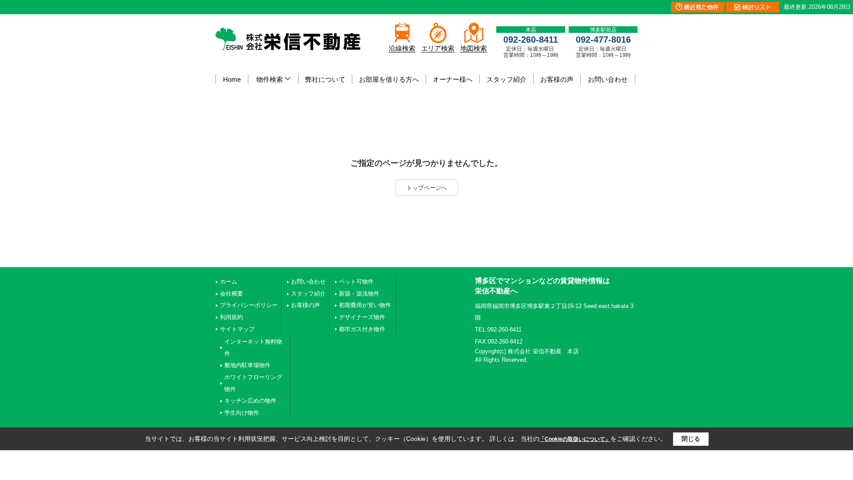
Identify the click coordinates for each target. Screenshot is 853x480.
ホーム (228, 281)
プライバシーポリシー (249, 305)
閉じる (691, 438)
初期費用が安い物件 (365, 305)
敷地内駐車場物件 (247, 365)
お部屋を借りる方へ (389, 79)
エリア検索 (437, 48)
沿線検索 (402, 48)
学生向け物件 (241, 412)
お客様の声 (557, 79)
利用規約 (231, 317)
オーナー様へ (453, 79)
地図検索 (473, 48)
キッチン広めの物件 (250, 400)
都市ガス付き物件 (362, 329)
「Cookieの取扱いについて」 (574, 439)
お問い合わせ (608, 79)
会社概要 (231, 293)
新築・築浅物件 (359, 293)
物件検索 (269, 79)
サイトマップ (237, 329)
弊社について (325, 79)
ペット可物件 (356, 281)
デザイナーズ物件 (362, 317)
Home (232, 79)
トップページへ (427, 187)
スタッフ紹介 (506, 79)
